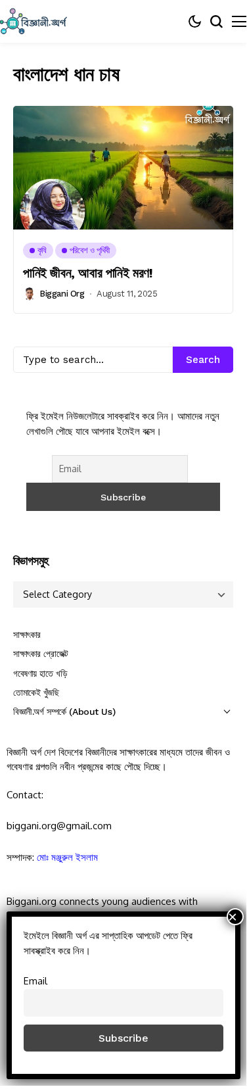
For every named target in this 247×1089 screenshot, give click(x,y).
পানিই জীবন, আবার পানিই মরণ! (88, 273)
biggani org (62, 294)
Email (35, 980)
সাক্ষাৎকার (27, 634)
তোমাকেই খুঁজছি (36, 692)
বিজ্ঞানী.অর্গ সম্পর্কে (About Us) (64, 711)
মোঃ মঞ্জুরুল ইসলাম (67, 857)
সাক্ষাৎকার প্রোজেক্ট (40, 653)
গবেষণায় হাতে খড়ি (40, 673)
